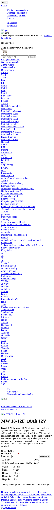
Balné (7, 459)
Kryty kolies (6, 250)
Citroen (4, 363)
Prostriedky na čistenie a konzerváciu (18, 206)
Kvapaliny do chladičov (12, 193)
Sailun (4, 351)
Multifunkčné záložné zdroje (14, 235)
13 (2, 253)
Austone (5, 333)
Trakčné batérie (8, 67)
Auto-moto (6, 214)
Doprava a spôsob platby (12, 500)
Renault (4, 376)
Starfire (4, 322)
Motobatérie (6, 108)
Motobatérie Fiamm (10, 134)
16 (2, 260)
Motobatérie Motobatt (11, 111)
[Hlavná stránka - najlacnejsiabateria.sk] (4, 30)
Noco (3, 170)
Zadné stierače (7, 309)
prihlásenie (12, 505)
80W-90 (4, 286)
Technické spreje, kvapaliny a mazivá (18, 209)
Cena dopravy (16, 15)
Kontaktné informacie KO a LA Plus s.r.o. (28, 492)
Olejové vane (7, 356)
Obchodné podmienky (17, 13)
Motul (4, 85)
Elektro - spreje (8, 199)
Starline (4, 103)
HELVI (4, 162)
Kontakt (10, 18)
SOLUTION (7, 165)
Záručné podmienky (38, 497)
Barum (4, 330)
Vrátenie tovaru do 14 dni (12, 502)
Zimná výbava (7, 65)
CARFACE (6, 152)
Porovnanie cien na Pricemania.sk (16, 406)
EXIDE (4, 168)
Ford (3, 80)
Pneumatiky (6, 314)
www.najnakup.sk (9, 409)
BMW (4, 361)
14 (2, 255)
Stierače (4, 291)
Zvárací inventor (8, 271)
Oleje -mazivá (7, 70)
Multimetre (6, 276)
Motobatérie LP (8, 129)
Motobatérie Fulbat (9, 139)
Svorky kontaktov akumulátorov (16, 224)
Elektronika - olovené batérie (14, 379)
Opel (3, 369)
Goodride (5, 335)
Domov (4, 492)
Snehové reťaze (8, 229)
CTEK (4, 144)
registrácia (22, 505)
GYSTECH (6, 157)
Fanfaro (4, 101)
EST (3, 147)
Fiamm (4, 381)
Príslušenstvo (7, 173)
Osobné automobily (10, 62)
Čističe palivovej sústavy (12, 183)
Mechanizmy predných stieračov (16, 307)
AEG (3, 155)
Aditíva (4, 180)
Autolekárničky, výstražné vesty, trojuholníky (21, 240)
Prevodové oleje (8, 278)
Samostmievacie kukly (11, 273)
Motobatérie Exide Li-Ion (12, 126)
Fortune (4, 343)
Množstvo (5, 456)
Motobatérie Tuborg (10, 121)
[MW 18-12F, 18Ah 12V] (13, 414)
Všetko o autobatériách (17, 10)
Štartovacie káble (9, 217)
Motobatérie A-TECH (11, 132)
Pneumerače (6, 242)
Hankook (5, 353)
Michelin (5, 317)
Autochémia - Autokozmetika (14, 178)
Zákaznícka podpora (19, 497)
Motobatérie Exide (9, 124)
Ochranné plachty (9, 268)
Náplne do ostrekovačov (12, 191)
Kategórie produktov (10, 59)
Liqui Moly (6, 95)
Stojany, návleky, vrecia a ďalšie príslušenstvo (22, 245)
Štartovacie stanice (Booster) (14, 222)
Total (3, 77)
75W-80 (4, 281)
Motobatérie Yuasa (9, 114)
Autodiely (5, 289)
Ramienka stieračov (10, 299)
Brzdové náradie (8, 266)
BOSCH (5, 160)
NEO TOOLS (7, 175)
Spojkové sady (8, 312)
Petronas (5, 98)
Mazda (4, 366)
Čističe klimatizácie (10, 196)
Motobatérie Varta (9, 116)
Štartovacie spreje (9, 227)
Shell (3, 75)
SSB (3, 384)
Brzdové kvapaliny (9, 204)
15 (2, 258)
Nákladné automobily (11, 106)
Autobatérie (12, 391)
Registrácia (12, 25)
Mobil (4, 88)
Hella (3, 302)
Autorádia (5, 232)
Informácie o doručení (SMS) (18, 463)
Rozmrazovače (8, 186)
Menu (4, 3)
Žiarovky (5, 219)
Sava (3, 340)
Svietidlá (5, 263)
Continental (6, 325)
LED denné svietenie (10, 247)
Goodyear (5, 338)
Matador (5, 327)
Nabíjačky (6, 142)
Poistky (4, 237)
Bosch (4, 294)
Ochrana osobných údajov (36, 500)
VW (3, 371)
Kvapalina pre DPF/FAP (12, 201)
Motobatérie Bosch (9, 119)
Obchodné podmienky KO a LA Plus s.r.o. (20, 494)
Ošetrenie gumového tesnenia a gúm (17, 188)
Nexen (4, 320)
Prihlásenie (12, 23)
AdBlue (4, 211)
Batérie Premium (8, 137)
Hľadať (32, 57)
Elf (2, 83)
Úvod (9, 389)
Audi (3, 358)
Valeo (3, 304)
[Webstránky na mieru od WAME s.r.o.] (8, 507)
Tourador (5, 348)
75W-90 (4, 284)
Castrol (4, 72)
